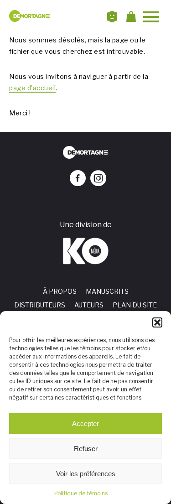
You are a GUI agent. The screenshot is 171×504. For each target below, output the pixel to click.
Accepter (85, 423)
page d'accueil (32, 88)
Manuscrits (107, 291)
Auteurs (89, 305)
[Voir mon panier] (133, 16)
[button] (157, 322)
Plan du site (135, 305)
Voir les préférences (85, 474)
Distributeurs (39, 305)
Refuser (86, 448)
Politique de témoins (81, 493)
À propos (60, 291)
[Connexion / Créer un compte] (116, 16)
